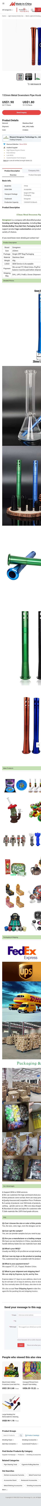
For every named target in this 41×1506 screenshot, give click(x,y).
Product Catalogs (33, 1435)
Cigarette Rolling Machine (30, 1464)
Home (4, 16)
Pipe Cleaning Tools (10, 1464)
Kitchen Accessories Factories (14, 1475)
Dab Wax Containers (9, 1444)
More (4, 1490)
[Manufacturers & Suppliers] (20, 4)
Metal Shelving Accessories (13, 1486)
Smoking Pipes (7, 1440)
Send (21, 1345)
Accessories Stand (10, 1480)
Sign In (5, 160)
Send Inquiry (22, 112)
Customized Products (29, 1444)
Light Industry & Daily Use (15, 16)
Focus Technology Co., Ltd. (28, 1497)
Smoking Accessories (29, 1440)
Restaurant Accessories (29, 1480)
